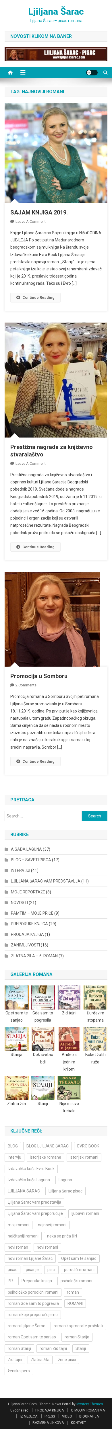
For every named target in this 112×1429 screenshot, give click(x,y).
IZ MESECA (28, 1416)
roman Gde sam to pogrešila (33, 1303)
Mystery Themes (89, 1404)
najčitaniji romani (23, 1236)
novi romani (47, 1247)
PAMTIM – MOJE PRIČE (32, 913)
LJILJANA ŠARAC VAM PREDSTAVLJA (45, 881)
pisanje (32, 1269)
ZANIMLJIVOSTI (25, 945)
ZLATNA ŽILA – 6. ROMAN (34, 956)
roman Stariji (19, 1348)
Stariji (81, 1348)
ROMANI (75, 1303)
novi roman (18, 1247)
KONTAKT (78, 1423)
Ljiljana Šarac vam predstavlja (34, 1202)
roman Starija (77, 1337)
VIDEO (67, 1416)
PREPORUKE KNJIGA (29, 924)
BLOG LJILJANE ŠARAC (47, 1146)
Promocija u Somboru (38, 676)
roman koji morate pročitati (78, 1325)
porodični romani (79, 1269)
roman (73, 1292)
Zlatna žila (40, 1359)
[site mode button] (92, 72)
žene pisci (67, 1359)
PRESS (50, 1416)
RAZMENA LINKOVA (48, 1423)
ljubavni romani (85, 1213)
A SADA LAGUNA (26, 849)
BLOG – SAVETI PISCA (31, 860)
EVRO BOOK (88, 1146)
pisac (12, 1269)
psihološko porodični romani (33, 1292)
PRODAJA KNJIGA (27, 934)
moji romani (18, 1225)
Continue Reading (38, 297)
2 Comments (26, 685)
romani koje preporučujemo (33, 1314)
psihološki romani (76, 1280)
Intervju (14, 1157)
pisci (51, 1269)
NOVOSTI (19, 902)
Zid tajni (15, 1359)
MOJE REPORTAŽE (28, 892)
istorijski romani (84, 1157)
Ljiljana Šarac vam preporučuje (35, 1213)
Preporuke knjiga (37, 1280)
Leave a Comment (31, 221)
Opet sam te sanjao (78, 1258)
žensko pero (19, 1371)
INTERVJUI (20, 870)
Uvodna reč (19, 1410)
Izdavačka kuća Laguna (29, 1180)
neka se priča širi (62, 1236)
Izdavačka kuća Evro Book (31, 1168)
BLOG (13, 1146)
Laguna (65, 1180)
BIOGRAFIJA (89, 1416)
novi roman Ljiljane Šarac (30, 1258)
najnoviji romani (52, 1225)
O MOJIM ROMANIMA (88, 1410)
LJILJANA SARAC (24, 1191)
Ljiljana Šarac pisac (65, 1191)
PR (10, 1280)
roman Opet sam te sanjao (32, 1337)
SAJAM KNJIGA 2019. (39, 212)
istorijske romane (45, 1157)
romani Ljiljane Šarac (26, 1325)
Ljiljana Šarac (56, 11)
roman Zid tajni (53, 1348)
